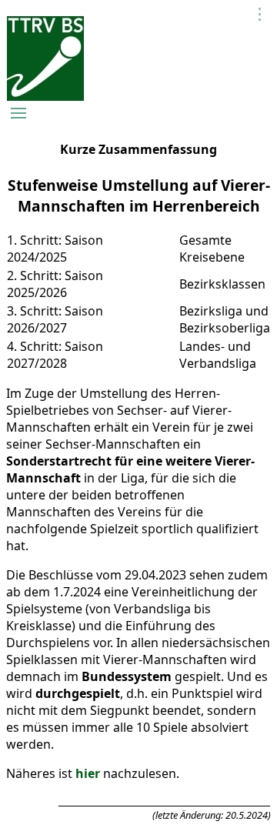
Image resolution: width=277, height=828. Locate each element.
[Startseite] (45, 96)
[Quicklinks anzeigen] (260, 14)
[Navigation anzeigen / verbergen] (18, 113)
